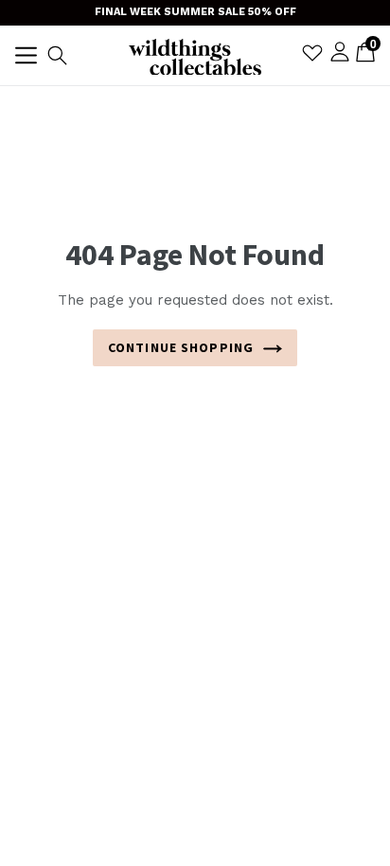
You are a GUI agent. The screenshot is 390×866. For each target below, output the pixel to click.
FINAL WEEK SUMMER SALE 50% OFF (195, 12)
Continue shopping (181, 347)
